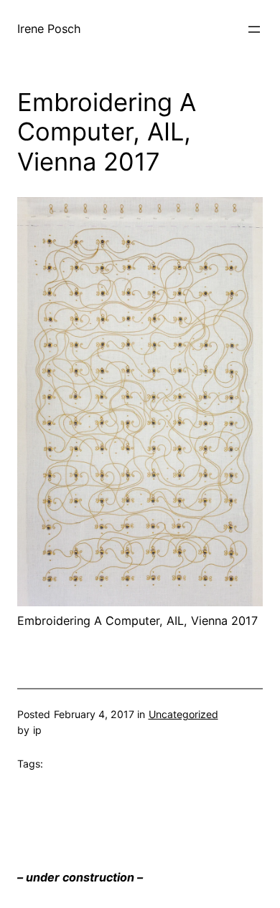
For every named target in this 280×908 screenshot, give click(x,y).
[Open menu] (254, 29)
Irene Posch (49, 28)
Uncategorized (183, 714)
